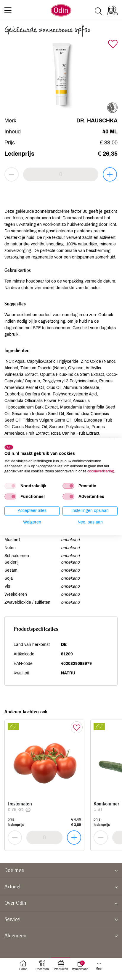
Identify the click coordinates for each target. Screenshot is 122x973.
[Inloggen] (112, 10)
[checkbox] (10, 486)
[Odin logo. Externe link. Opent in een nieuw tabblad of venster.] (8, 447)
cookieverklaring (100, 471)
